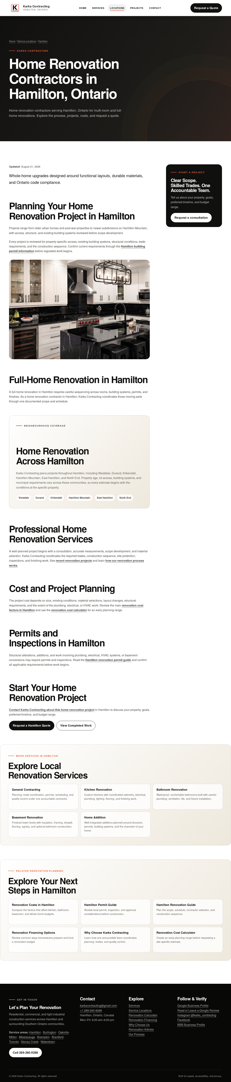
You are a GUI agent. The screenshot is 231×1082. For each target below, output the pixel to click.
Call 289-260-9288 (25, 1052)
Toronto (14, 1042)
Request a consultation (191, 217)
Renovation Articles (141, 1029)
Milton (13, 1037)
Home (82, 8)
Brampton (43, 1037)
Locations (117, 8)
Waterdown (48, 1042)
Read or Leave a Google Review (198, 1010)
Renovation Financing (143, 1020)
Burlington (49, 1032)
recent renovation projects (74, 560)
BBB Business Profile (191, 1025)
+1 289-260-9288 (91, 1010)
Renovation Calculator (143, 1015)
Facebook (183, 1020)
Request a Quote (206, 8)
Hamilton (42, 41)
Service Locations (26, 41)
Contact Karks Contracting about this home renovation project (51, 710)
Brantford (58, 1037)
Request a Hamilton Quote (32, 725)
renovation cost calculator (69, 610)
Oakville (63, 1032)
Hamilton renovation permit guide (108, 660)
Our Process (137, 1034)
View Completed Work (76, 725)
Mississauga (27, 1037)
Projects (136, 8)
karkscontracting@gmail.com (98, 1005)
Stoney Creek (29, 1042)
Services (98, 8)
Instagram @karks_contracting (196, 1015)
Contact (155, 8)
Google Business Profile (192, 1005)
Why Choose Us (139, 1025)
